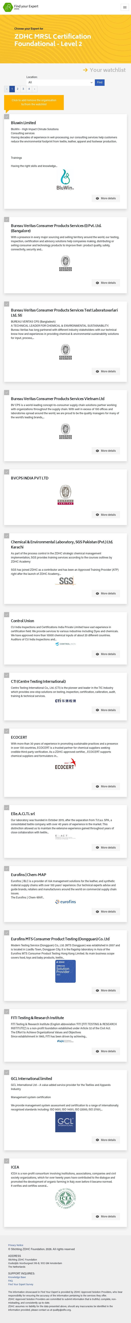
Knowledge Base (17, 1277)
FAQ (10, 1281)
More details (108, 198)
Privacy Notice (15, 1245)
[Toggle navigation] (125, 7)
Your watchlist (108, 70)
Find (99, 82)
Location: (32, 77)
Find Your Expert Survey (20, 1284)
